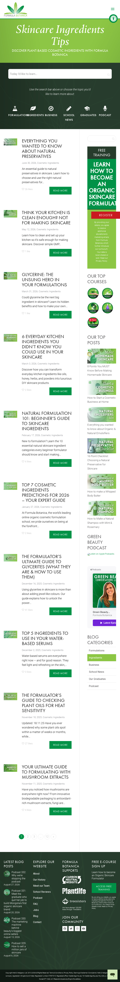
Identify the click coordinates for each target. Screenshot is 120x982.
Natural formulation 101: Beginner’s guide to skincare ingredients (47, 421)
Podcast (94, 686)
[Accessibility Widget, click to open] (113, 18)
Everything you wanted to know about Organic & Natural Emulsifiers (101, 429)
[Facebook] (64, 928)
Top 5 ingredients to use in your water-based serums (45, 638)
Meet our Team (41, 885)
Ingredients (35, 115)
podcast (105, 115)
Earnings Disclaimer (81, 973)
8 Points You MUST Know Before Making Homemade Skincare (99, 370)
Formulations (18, 115)
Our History (39, 879)
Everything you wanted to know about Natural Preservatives (42, 148)
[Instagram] (77, 928)
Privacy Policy (101, 261)
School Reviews (42, 891)
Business (51, 115)
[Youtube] (83, 928)
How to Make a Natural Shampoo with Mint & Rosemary (100, 523)
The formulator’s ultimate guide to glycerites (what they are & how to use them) (46, 567)
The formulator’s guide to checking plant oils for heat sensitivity (43, 703)
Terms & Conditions (56, 973)
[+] (10, 141)
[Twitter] (71, 928)
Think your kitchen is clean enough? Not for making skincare (46, 218)
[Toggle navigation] (112, 9)
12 (47, 836)
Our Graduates (97, 678)
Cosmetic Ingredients (48, 162)
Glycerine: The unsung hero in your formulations (44, 280)
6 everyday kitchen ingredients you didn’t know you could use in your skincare (43, 347)
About (36, 873)
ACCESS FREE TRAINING (104, 888)
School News (96, 671)
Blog (35, 916)
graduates (88, 115)
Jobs (36, 910)
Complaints (92, 973)
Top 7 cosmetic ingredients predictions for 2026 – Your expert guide (45, 492)
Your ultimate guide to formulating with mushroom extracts (46, 772)
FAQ (35, 903)
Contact (37, 922)
